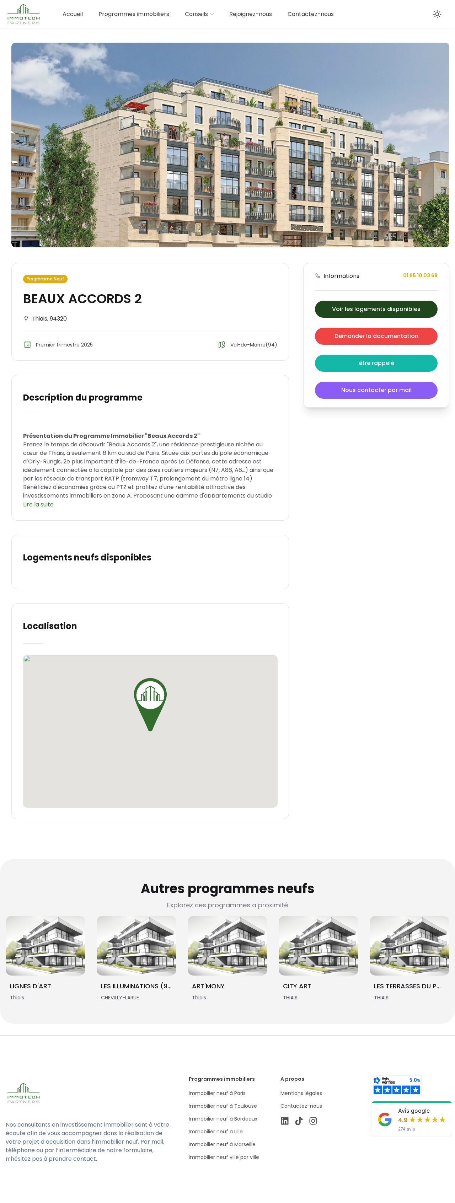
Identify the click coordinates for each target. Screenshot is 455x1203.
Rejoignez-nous (250, 14)
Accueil (73, 14)
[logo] (74, 1093)
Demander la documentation (376, 336)
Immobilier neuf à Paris (217, 1093)
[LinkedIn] (284, 1121)
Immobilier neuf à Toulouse (223, 1106)
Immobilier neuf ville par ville (224, 1157)
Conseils (196, 14)
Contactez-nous (311, 14)
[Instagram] (313, 1121)
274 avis (406, 1129)
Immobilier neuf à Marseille (222, 1144)
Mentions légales (301, 1093)
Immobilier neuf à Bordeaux (223, 1118)
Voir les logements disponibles (376, 309)
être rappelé (376, 363)
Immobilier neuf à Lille (216, 1131)
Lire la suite (38, 504)
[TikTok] (299, 1121)
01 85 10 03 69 (420, 275)
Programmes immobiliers (133, 14)
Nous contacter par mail (376, 390)
